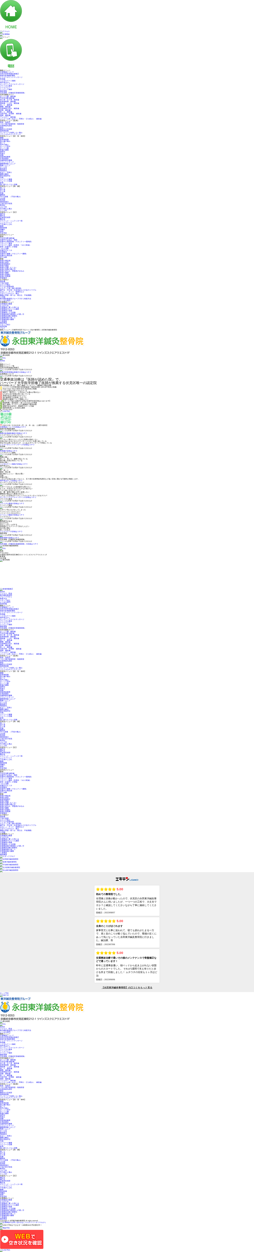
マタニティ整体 (6, 243)
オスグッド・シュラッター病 (11, 221)
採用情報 (3, 326)
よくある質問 (5, 300)
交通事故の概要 (6, 304)
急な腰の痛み (5, 141)
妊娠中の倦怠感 (6, 255)
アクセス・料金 (6, 593)
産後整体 (3, 278)
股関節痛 (3, 228)
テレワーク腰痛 (6, 179)
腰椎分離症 (4, 174)
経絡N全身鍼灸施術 (7, 75)
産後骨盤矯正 (5, 264)
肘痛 (1, 193)
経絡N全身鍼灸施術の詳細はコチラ (13, 433)
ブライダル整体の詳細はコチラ (12, 503)
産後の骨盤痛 (5, 276)
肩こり (2, 188)
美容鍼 (2, 79)
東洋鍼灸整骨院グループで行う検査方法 (15, 299)
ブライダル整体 (6, 86)
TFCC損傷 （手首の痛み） (11, 197)
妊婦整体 (3, 252)
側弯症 (2, 152)
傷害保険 (3, 91)
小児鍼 (2, 297)
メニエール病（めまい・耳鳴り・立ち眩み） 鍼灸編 (20, 119)
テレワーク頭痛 (6, 181)
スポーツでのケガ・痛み (9, 293)
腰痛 (1, 138)
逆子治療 (3, 257)
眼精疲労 (3, 169)
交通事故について (7, 72)
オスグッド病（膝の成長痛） (11, 288)
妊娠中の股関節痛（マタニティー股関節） (16, 242)
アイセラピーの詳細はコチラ (11, 531)
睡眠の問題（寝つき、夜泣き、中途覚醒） (16, 295)
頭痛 (1, 155)
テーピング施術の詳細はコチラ (12, 515)
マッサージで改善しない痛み (11, 133)
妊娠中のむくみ (6, 250)
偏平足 (2, 214)
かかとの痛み (5, 285)
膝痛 (1, 226)
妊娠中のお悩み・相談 (8, 240)
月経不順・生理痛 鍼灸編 (10, 114)
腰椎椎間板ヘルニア (8, 164)
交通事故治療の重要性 (8, 316)
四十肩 (2, 190)
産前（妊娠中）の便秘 (8, 247)
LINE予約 (6, 411)
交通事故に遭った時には (9, 307)
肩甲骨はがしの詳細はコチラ (11, 481)
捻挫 (1, 231)
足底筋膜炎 (4, 158)
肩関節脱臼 (4, 202)
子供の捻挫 (4, 283)
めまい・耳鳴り (6, 172)
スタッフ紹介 (5, 325)
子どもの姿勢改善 (7, 286)
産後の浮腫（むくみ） (8, 267)
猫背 (1, 127)
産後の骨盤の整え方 (8, 269)
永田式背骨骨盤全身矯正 (9, 74)
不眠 (1, 178)
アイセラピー (5, 88)
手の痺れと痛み (6, 209)
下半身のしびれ (6, 224)
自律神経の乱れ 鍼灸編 (9, 108)
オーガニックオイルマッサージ (12, 84)
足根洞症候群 (5, 217)
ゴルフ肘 (3, 207)
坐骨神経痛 (4, 139)
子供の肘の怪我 (6, 203)
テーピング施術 (6, 89)
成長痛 (2, 281)
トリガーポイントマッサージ (11, 77)
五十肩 (2, 191)
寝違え (2, 153)
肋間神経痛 (4, 131)
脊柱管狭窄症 (5, 176)
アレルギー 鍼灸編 (8, 117)
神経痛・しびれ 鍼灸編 (9, 103)
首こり (2, 143)
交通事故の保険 (6, 311)
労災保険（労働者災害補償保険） (13, 93)
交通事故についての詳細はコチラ (13, 427)
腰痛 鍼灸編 (5, 107)
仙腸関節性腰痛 (6, 160)
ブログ (2, 328)
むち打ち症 (4, 306)
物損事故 (3, 323)
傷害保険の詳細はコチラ (9, 538)
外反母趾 (3, 233)
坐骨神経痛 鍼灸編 (8, 101)
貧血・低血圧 (6, 122)
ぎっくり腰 (4, 148)
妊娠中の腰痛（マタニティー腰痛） (14, 254)
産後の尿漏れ (5, 274)
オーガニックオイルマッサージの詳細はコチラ (18, 497)
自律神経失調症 (6, 126)
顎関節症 (3, 171)
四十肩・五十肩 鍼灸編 (9, 100)
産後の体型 (4, 262)
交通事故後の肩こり (8, 318)
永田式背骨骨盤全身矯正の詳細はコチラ (15, 372)
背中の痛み (4, 145)
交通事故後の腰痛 (7, 319)
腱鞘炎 (2, 195)
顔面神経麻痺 (5, 157)
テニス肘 (3, 210)
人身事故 (3, 321)
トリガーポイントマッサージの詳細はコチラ (17, 445)
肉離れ (2, 229)
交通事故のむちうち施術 (9, 309)
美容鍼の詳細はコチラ (8, 451)
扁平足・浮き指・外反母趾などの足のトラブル (18, 290)
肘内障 (2, 200)
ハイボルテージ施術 (8, 81)
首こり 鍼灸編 (6, 112)
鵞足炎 (2, 219)
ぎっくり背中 (5, 146)
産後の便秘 (4, 266)
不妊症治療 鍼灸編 (7, 98)
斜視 (1, 183)
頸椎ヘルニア (5, 165)
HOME (2, 361)
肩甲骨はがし (5, 82)
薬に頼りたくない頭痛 (8, 184)
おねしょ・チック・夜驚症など (12, 292)
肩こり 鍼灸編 (6, 105)
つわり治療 (4, 248)
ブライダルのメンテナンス (10, 134)
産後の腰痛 (4, 150)
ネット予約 (4, 993)
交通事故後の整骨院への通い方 (12, 314)
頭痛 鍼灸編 (5, 110)
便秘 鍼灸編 (5, 115)
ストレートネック (7, 162)
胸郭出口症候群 (6, 129)
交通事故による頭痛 (8, 312)
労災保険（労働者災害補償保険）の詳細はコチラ (19, 544)
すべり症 (3, 167)
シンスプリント (6, 222)
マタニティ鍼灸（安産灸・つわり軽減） (15, 245)
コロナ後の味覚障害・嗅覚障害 (12, 124)
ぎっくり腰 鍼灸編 (8, 96)
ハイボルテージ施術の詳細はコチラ (14, 464)
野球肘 (2, 205)
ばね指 (2, 198)
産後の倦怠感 (5, 261)
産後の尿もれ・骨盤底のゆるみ (12, 271)
